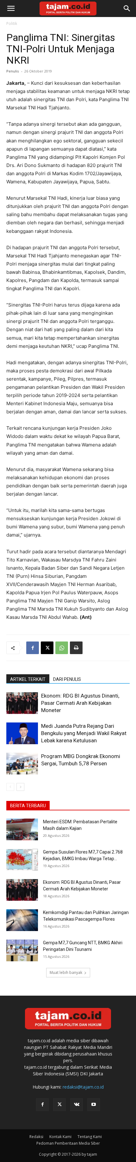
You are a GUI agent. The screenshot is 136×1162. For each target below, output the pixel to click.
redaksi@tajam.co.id (83, 1087)
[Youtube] (93, 1104)
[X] (47, 647)
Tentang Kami (89, 1136)
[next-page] (20, 787)
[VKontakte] (76, 1104)
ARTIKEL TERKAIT (28, 679)
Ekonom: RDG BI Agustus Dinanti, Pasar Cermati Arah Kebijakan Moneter (80, 703)
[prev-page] (10, 787)
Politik (11, 23)
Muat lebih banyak (66, 972)
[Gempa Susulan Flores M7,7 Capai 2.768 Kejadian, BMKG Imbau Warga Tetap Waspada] (22, 860)
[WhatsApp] (61, 647)
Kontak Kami (60, 1136)
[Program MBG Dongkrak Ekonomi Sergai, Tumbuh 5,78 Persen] (22, 763)
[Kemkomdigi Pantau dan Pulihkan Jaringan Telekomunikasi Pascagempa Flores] (22, 920)
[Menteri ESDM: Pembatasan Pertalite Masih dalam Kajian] (22, 829)
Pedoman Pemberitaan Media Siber (68, 1143)
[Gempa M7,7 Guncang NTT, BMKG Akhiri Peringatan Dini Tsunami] (22, 950)
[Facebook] (32, 647)
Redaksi (36, 1136)
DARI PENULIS (67, 679)
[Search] (127, 8)
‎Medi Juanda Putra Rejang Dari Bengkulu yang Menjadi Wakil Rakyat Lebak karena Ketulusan (84, 733)
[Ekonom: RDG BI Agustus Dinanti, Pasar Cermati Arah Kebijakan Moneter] (22, 703)
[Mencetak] (76, 647)
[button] (11, 8)
